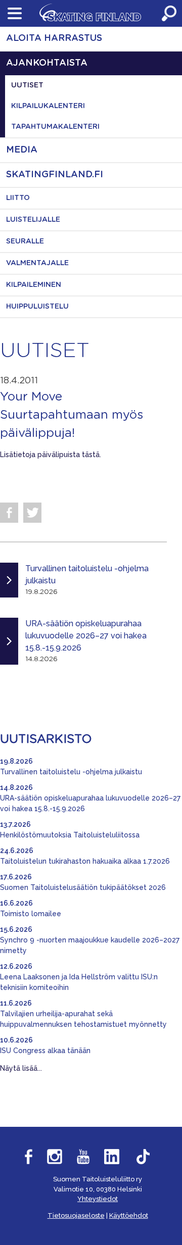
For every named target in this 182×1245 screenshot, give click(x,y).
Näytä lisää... (21, 1068)
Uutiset (27, 85)
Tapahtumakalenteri (55, 126)
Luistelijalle (33, 219)
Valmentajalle (37, 263)
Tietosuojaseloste (76, 1215)
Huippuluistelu (37, 306)
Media (21, 150)
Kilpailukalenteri (48, 106)
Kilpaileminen (33, 284)
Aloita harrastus (54, 38)
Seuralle (25, 241)
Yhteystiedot (97, 1199)
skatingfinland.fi (54, 174)
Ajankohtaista (46, 63)
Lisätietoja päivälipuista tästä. (51, 455)
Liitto (18, 198)
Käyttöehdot (128, 1215)
